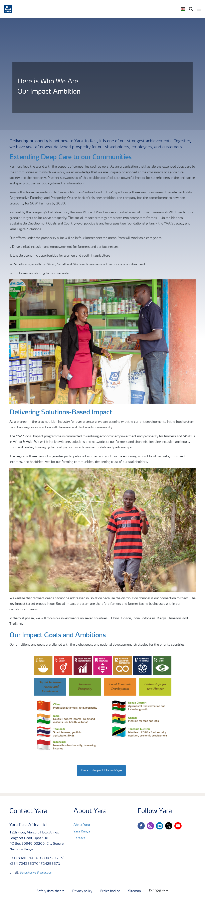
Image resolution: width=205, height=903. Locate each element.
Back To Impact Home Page (101, 770)
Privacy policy (82, 891)
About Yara (81, 825)
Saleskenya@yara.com (36, 872)
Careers (79, 838)
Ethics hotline (110, 891)
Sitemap (134, 891)
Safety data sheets (50, 891)
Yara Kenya (81, 831)
